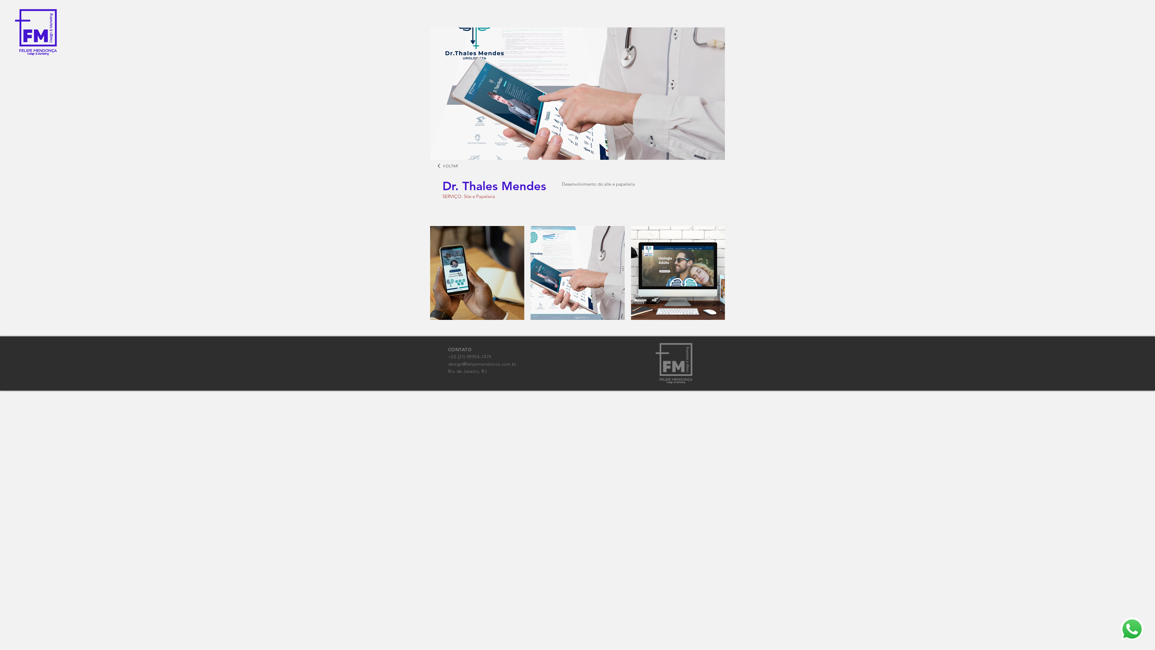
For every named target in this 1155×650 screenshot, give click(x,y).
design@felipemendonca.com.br (482, 364)
